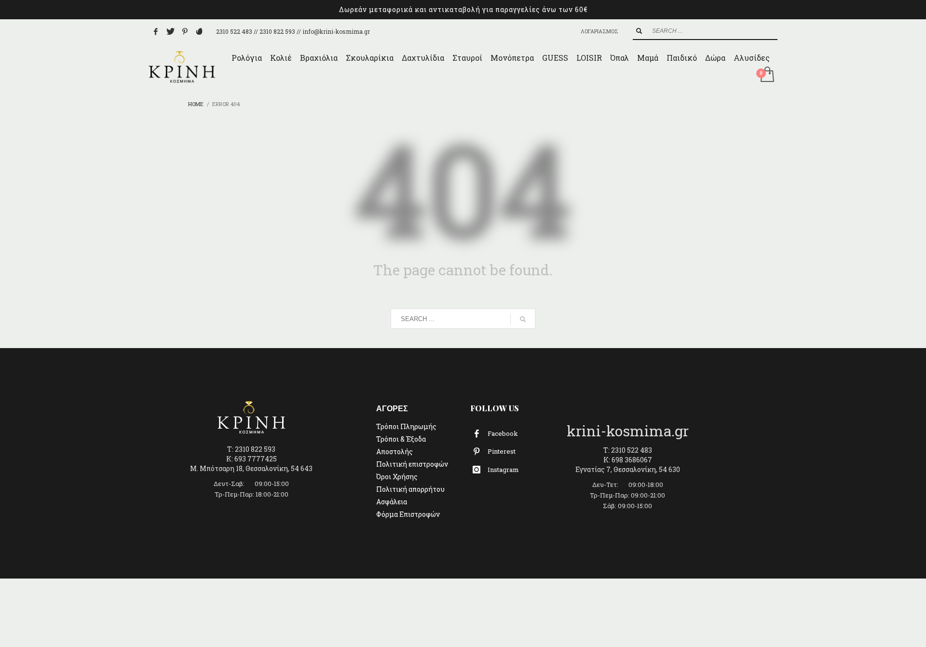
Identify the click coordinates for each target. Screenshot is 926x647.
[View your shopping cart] (766, 75)
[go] (639, 30)
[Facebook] (156, 31)
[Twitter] (170, 31)
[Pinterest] (184, 31)
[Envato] (199, 31)
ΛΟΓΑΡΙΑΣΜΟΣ (599, 31)
